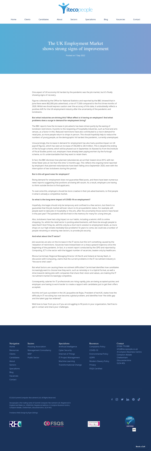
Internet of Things (67, 354)
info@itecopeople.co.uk (127, 349)
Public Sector (33, 357)
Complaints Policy (97, 346)
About (59, 19)
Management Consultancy (39, 350)
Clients (27, 19)
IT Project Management (69, 357)
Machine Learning (67, 361)
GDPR (92, 357)
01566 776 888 (123, 346)
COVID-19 (93, 350)
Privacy (92, 365)
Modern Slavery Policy (99, 361)
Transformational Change (70, 365)
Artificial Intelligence (68, 346)
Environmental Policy (98, 354)
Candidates (44, 19)
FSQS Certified (95, 368)
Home (13, 19)
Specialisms (90, 19)
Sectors (74, 19)
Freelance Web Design (17, 413)
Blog (106, 19)
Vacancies (120, 19)
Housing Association (37, 346)
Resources (14, 350)
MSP (30, 354)
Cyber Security (65, 350)
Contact (136, 19)
